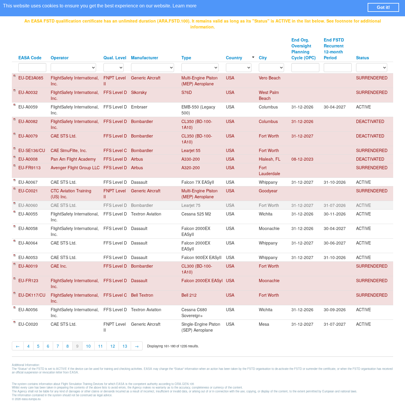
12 (112, 346)
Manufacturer (144, 57)
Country (234, 57)
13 (124, 346)
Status (362, 57)
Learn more (185, 5)
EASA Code (30, 57)
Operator (59, 57)
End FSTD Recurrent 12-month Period (334, 48)
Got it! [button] (383, 7)
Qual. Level (114, 57)
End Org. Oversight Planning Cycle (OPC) (303, 48)
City (263, 57)
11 (100, 346)
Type (186, 57)
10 (88, 346)
